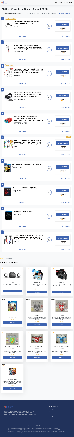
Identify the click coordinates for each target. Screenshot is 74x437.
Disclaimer (51, 414)
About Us (51, 409)
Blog (60, 2)
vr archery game (9, 258)
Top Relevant (65, 13)
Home (55, 2)
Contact (51, 412)
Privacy (51, 416)
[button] (44, 36)
